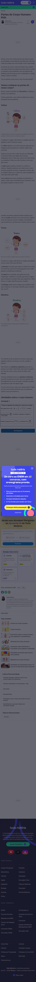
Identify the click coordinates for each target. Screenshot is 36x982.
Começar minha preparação (16, 507)
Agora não (18, 512)
